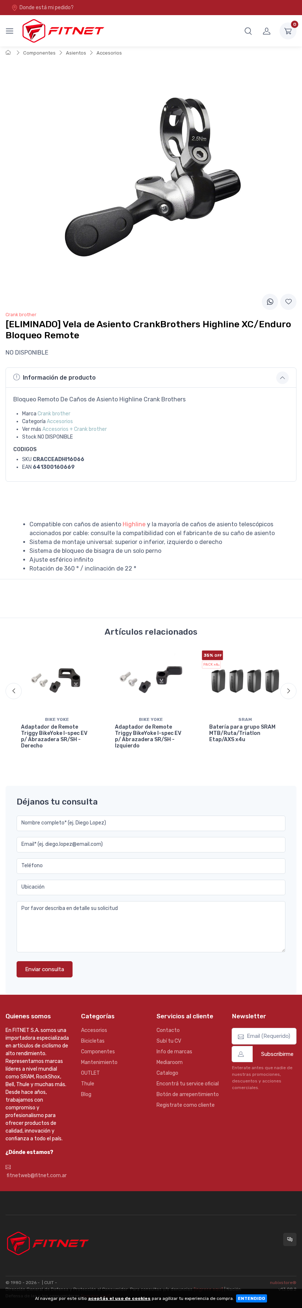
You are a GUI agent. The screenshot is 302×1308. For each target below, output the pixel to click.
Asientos (76, 53)
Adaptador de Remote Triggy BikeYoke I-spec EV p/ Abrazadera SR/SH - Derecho (54, 736)
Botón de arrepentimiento (188, 1094)
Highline (134, 524)
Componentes (39, 53)
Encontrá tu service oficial (188, 1084)
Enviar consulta (44, 969)
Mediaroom (170, 1062)
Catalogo (167, 1073)
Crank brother (54, 414)
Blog (86, 1094)
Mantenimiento (99, 1062)
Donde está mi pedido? (47, 7)
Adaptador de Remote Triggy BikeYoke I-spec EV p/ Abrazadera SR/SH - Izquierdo (148, 736)
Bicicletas (93, 1041)
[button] (248, 30)
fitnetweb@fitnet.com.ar (36, 1175)
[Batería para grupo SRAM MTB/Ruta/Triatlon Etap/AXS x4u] (245, 681)
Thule (87, 1084)
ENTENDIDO (251, 1298)
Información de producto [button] (59, 377)
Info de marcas (174, 1052)
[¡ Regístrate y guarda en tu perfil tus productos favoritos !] (288, 302)
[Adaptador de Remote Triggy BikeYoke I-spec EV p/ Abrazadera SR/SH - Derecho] (57, 681)
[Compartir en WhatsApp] (270, 302)
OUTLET (90, 1073)
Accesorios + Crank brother (74, 429)
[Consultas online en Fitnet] (289, 1239)
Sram (245, 719)
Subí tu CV (169, 1041)
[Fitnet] (62, 30)
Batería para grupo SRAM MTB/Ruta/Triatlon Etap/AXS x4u (242, 733)
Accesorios (109, 53)
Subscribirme (277, 1054)
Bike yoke (57, 719)
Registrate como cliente (186, 1105)
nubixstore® (283, 1282)
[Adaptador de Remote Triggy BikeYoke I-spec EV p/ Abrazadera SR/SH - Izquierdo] (151, 681)
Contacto (168, 1030)
